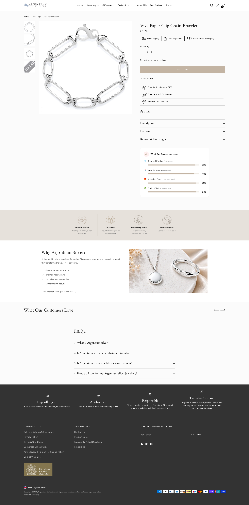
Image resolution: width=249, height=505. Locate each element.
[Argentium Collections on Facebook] (142, 444)
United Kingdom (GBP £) (36, 488)
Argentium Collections (47, 492)
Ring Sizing (79, 446)
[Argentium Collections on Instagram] (147, 444)
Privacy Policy (31, 437)
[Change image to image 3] (29, 53)
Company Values (32, 456)
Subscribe (196, 435)
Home (26, 16)
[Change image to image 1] (29, 27)
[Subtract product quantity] (143, 52)
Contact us (163, 101)
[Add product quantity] (151, 52)
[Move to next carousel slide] (222, 310)
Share (147, 112)
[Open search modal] (212, 5)
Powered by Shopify (31, 494)
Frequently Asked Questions (88, 442)
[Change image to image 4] (29, 67)
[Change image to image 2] (29, 40)
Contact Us (79, 432)
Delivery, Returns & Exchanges (39, 432)
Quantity (144, 46)
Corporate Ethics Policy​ (35, 446)
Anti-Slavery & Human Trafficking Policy (44, 452)
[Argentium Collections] (35, 5)
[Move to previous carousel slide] (216, 310)
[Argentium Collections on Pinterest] (151, 444)
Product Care (80, 437)
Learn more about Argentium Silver (57, 291)
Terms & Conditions (33, 442)
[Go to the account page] (218, 5)
